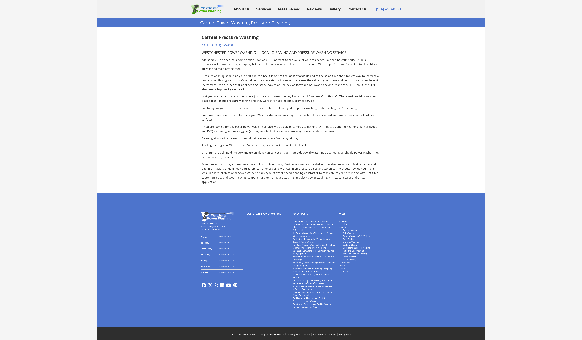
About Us (343, 221)
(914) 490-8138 (388, 9)
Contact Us (343, 271)
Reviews (342, 265)
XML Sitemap (319, 334)
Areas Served (344, 262)
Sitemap (332, 334)
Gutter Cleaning (349, 259)
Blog (345, 224)
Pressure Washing (350, 230)
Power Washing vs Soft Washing (356, 236)
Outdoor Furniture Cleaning (355, 253)
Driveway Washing (351, 242)
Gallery (342, 268)
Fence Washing (349, 256)
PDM (348, 334)
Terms (307, 334)
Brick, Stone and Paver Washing (356, 248)
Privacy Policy (295, 334)
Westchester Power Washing (251, 334)
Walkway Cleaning (350, 245)
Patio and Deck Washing (353, 251)
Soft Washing (348, 233)
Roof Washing (349, 239)
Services (342, 227)
